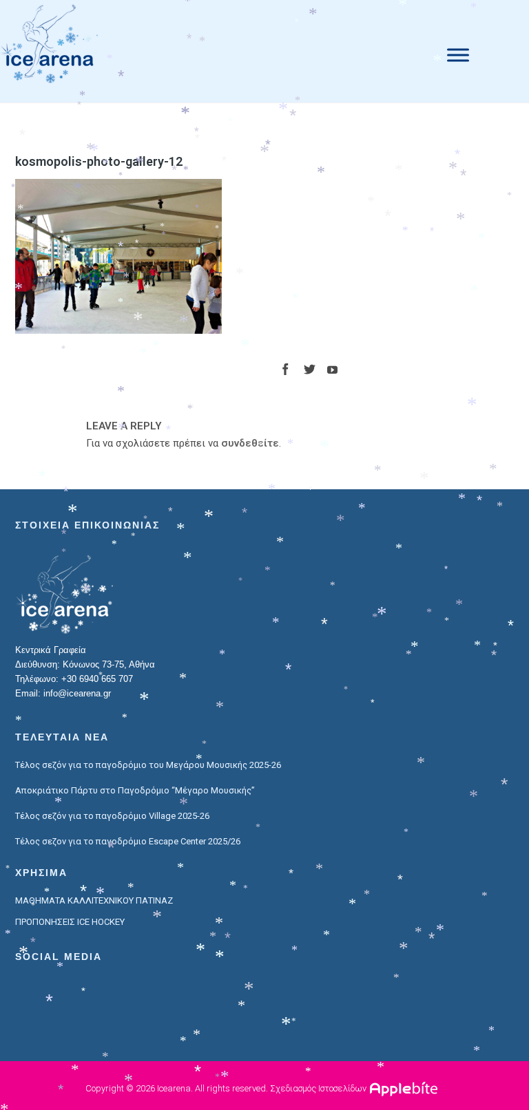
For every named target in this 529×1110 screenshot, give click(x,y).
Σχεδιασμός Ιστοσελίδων (318, 1088)
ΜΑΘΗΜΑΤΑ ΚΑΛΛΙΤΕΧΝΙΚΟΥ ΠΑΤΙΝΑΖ (94, 900)
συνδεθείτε (250, 443)
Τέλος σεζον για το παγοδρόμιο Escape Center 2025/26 (127, 841)
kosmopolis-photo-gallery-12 (99, 161)
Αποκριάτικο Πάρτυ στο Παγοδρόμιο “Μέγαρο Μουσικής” (135, 790)
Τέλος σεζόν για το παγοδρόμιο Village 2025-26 (112, 816)
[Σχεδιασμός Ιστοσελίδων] (405, 1088)
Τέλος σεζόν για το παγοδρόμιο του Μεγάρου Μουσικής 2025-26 (148, 765)
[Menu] (458, 54)
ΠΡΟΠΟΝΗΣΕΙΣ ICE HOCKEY (70, 922)
